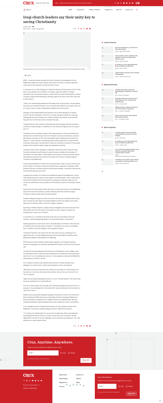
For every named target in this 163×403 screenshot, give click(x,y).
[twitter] (121, 3)
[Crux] (28, 3)
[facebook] (115, 3)
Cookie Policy (33, 388)
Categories (80, 9)
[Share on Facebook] (78, 28)
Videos (78, 378)
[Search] (137, 10)
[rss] (129, 3)
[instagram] (126, 3)
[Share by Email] (87, 28)
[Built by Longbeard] (160, 401)
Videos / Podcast (94, 9)
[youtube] (123, 3)
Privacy (25, 388)
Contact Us (129, 9)
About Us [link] (119, 9)
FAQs (78, 382)
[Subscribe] (132, 3)
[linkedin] (118, 3)
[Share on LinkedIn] (81, 28)
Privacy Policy (46, 358)
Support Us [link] (108, 9)
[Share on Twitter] (84, 28)
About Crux (63, 375)
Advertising (63, 378)
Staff (70, 9)
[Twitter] (33, 26)
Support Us (63, 382)
